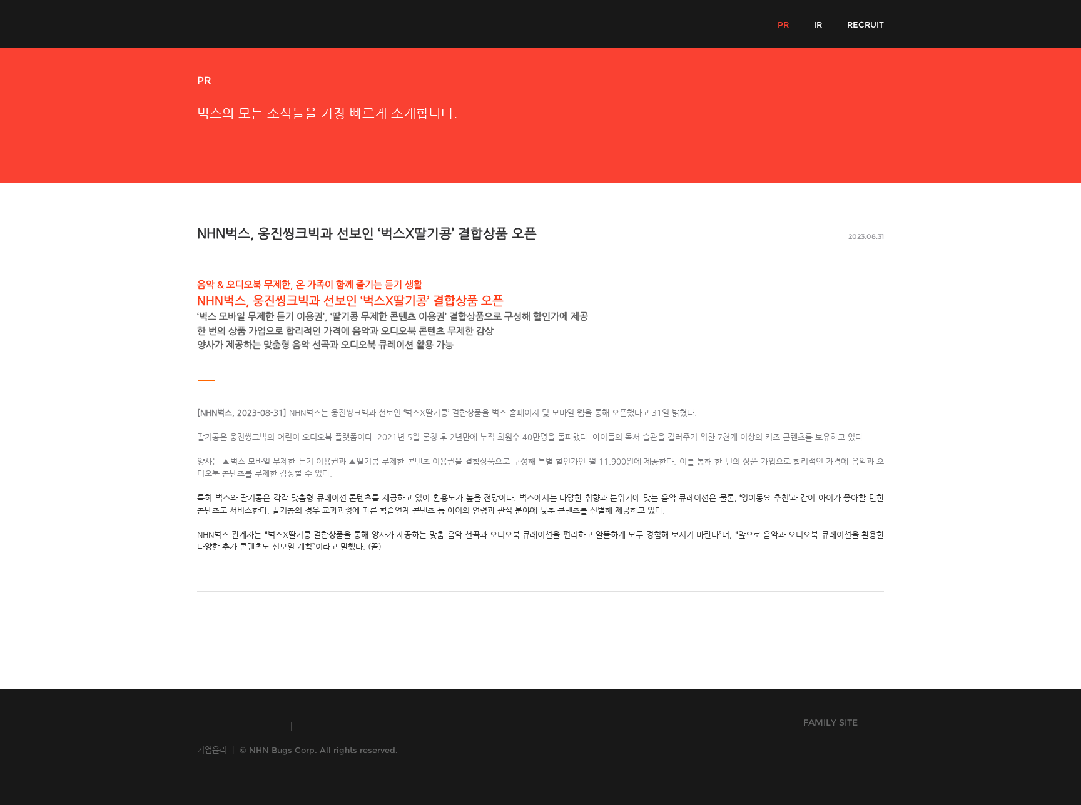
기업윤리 (212, 749)
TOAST (330, 726)
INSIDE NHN (238, 726)
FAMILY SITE (827, 725)
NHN (478, 726)
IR (818, 24)
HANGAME (406, 726)
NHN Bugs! (243, 24)
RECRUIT (865, 24)
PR (783, 24)
